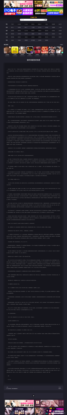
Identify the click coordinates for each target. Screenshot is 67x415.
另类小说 (46, 37)
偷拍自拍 (19, 30)
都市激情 (12, 37)
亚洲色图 (19, 33)
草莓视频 (26, 40)
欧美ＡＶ (26, 27)
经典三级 (46, 30)
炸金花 (46, 24)
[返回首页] (65, 413)
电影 (7, 30)
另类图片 (60, 33)
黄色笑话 (53, 37)
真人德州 (19, 24)
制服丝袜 (39, 30)
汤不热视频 (33, 40)
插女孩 (12, 40)
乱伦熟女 (53, 30)
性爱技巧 (60, 37)
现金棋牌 (53, 24)
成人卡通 (26, 30)
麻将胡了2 (39, 24)
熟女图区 (53, 33)
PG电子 (12, 24)
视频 (7, 27)
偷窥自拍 (12, 33)
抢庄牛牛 (60, 24)
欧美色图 (26, 33)
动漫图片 (32, 33)
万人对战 (26, 24)
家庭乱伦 (19, 37)
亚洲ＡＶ (12, 27)
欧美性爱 (32, 30)
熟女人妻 (39, 27)
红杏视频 (39, 40)
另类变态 (60, 30)
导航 (7, 40)
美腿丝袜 (39, 33)
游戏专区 (32, 24)
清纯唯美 (46, 33)
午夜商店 (19, 40)
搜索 (45, 19)
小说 (7, 37)
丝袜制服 (46, 27)
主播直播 (53, 27)
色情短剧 (46, 40)
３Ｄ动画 (32, 27)
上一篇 (12, 388)
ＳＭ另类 (60, 27)
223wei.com (33, 17)
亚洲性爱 (12, 30)
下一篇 (59, 388)
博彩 (7, 24)
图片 (7, 33)
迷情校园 (39, 37)
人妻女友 (26, 37)
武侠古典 (32, 37)
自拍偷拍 (19, 27)
